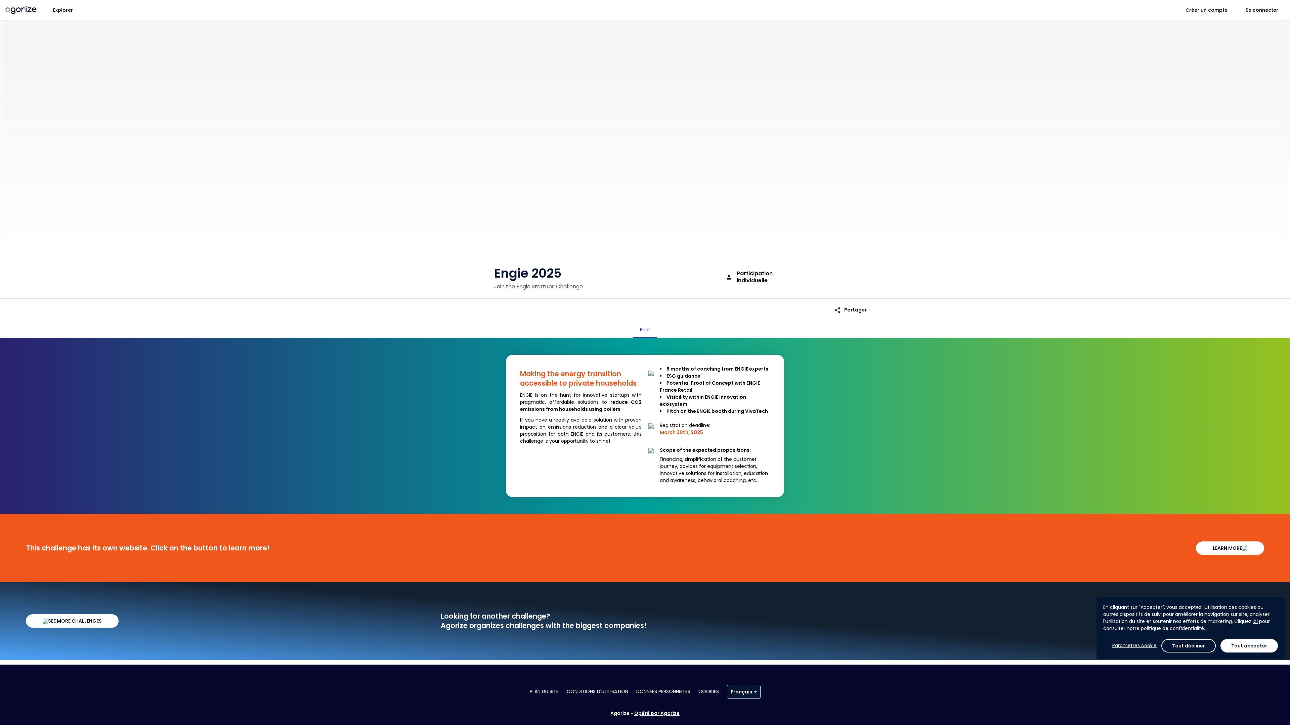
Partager (850, 309)
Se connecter (1262, 10)
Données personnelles (663, 691)
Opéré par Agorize (657, 713)
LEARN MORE (1227, 548)
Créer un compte (1207, 10)
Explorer (63, 10)
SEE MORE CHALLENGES (75, 621)
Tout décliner (1188, 645)
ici (1255, 621)
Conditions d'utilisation (597, 691)
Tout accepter (1249, 645)
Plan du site (544, 691)
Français (741, 691)
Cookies (708, 691)
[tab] (645, 329)
